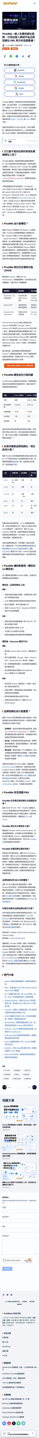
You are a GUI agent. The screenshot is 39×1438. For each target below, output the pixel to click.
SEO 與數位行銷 (26, 756)
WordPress (6, 1346)
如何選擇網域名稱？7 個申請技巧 (13, 1387)
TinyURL (20, 119)
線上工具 (5, 48)
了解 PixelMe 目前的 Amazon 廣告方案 (19, 365)
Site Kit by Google (9, 767)
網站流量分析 (7, 778)
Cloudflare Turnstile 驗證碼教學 (13, 1374)
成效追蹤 (7, 1074)
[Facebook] (4, 56)
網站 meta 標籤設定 (27, 775)
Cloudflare (6, 551)
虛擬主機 (15, 462)
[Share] (28, 56)
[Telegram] (22, 56)
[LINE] (18, 1423)
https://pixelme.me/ (17, 938)
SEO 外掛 (30, 961)
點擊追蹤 (27, 1078)
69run (6, 501)
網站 (3, 1226)
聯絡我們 (19, 1304)
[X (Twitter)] (7, 1295)
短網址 (16, 1074)
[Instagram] (11, 1295)
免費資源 (14, 48)
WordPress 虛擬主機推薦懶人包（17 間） (16, 1399)
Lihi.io (28, 119)
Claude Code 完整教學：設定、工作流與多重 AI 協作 (19, 1368)
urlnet (6, 505)
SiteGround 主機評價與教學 (11, 1408)
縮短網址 (26, 1074)
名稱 (4, 1207)
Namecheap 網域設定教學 (18, 549)
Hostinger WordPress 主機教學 (13, 1417)
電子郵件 (5, 1217)
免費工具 (27, 1070)
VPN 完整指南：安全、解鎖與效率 (13, 1378)
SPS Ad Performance (25, 198)
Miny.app (5, 919)
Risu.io (6, 512)
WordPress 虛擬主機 (13, 961)
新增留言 (5, 1236)
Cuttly (13, 119)
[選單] (34, 3)
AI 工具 (4, 1355)
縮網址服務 (16, 1078)
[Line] (10, 56)
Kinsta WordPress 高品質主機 (12, 1412)
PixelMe (12, 277)
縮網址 (6, 1078)
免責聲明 (24, 1301)
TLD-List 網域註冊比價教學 (11, 1383)
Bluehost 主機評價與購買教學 (12, 1403)
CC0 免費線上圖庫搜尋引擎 (12, 1301)
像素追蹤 (16, 1070)
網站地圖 (32, 1301)
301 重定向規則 (11, 896)
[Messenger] (16, 56)
